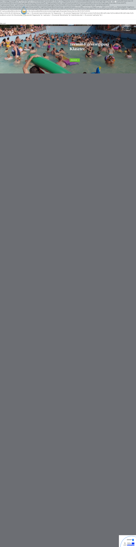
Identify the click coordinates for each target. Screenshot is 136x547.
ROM (107, 2)
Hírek (115, 7)
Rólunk (77, 7)
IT (99, 2)
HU (93, 2)
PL (103, 2)
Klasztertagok (87, 7)
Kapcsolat (24, 2)
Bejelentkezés (34, 2)
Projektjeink (98, 7)
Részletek (74, 60)
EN (96, 2)
